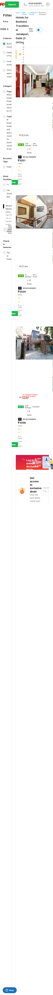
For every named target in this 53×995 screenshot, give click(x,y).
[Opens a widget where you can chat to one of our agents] (10, 990)
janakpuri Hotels (33, 13)
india (17, 12)
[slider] (4, 26)
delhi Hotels (24, 13)
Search (12, 4)
